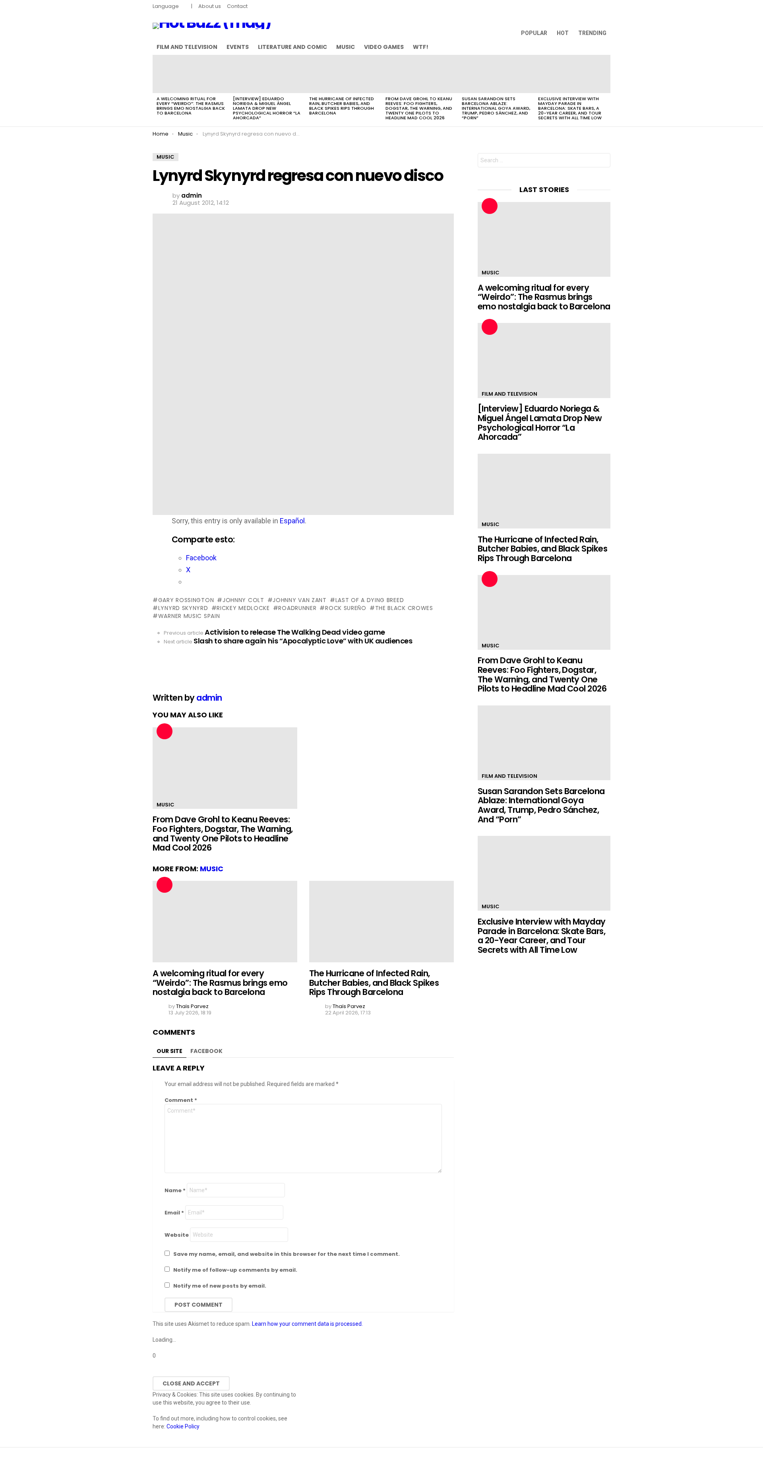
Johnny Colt (243, 600)
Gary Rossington (186, 600)
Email (174, 1212)
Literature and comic (292, 47)
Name (175, 1190)
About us (209, 6)
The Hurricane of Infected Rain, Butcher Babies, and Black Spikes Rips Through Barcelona (341, 105)
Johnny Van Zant (300, 600)
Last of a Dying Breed (369, 600)
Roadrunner (297, 608)
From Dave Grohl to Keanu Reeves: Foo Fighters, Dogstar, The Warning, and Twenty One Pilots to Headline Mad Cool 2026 (418, 108)
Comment (181, 1100)
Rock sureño (345, 608)
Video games (384, 47)
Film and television (187, 47)
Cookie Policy (183, 1426)
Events (238, 47)
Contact (237, 6)
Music (345, 47)
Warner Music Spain (189, 616)
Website (177, 1235)
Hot (563, 33)
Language (166, 6)
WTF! (420, 47)
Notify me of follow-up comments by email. (235, 1270)
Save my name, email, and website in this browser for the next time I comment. (286, 1254)
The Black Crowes (404, 608)
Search (602, 161)
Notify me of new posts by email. (219, 1286)
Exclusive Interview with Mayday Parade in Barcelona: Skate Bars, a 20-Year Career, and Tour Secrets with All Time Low (570, 108)
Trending (592, 33)
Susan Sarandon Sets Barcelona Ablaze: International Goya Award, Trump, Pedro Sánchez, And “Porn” (496, 108)
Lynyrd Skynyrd (183, 608)
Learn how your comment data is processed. (307, 1324)
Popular (534, 33)
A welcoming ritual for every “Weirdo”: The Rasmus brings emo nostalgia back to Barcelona (191, 105)
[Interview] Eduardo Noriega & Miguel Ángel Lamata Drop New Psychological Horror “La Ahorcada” (266, 108)
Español (292, 521)
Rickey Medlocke (243, 608)
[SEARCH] (605, 47)
